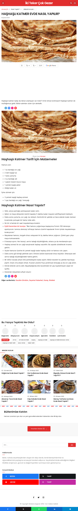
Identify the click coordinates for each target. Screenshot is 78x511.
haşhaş (33, 340)
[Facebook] (34, 497)
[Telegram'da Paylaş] (70, 509)
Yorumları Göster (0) (38, 429)
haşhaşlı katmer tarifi (9, 343)
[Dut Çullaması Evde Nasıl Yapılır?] (39, 361)
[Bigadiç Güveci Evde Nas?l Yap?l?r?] (65, 361)
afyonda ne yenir (24, 340)
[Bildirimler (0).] (74, 3)
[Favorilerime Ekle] (22, 65)
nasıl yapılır (21, 343)
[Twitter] (38, 497)
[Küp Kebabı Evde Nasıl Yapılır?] (39, 386)
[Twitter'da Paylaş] (23, 509)
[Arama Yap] (71, 3)
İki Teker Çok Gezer (39, 3)
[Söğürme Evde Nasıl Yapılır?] (13, 361)
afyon (14, 340)
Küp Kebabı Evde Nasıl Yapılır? (37, 400)
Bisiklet (52, 280)
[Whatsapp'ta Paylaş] (39, 509)
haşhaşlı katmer (42, 340)
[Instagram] (43, 497)
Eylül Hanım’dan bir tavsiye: (15, 226)
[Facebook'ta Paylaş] (8, 509)
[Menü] (3, 3)
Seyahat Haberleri (36, 280)
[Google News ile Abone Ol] (51, 65)
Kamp (46, 280)
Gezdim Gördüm (22, 280)
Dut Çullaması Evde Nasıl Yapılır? (38, 374)
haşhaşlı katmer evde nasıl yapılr (59, 340)
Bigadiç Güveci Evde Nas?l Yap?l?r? (64, 374)
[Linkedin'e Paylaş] (54, 509)
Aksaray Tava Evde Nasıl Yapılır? (12, 400)
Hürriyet (42, 156)
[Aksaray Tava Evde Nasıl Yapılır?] (13, 387)
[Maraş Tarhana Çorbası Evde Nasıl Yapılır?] (65, 386)
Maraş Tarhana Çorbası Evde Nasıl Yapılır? (63, 400)
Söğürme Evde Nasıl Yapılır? (13, 373)
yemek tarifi (31, 343)
